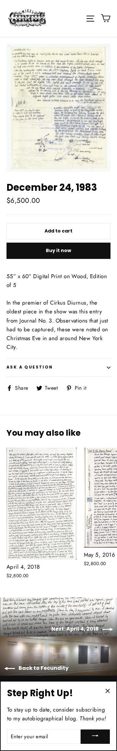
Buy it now (58, 250)
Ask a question (29, 367)
